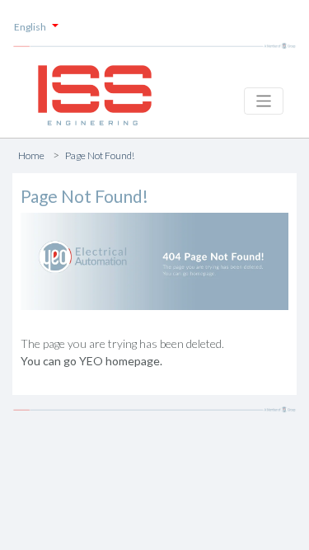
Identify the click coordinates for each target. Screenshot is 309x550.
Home (31, 155)
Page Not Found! (99, 155)
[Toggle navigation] (264, 101)
